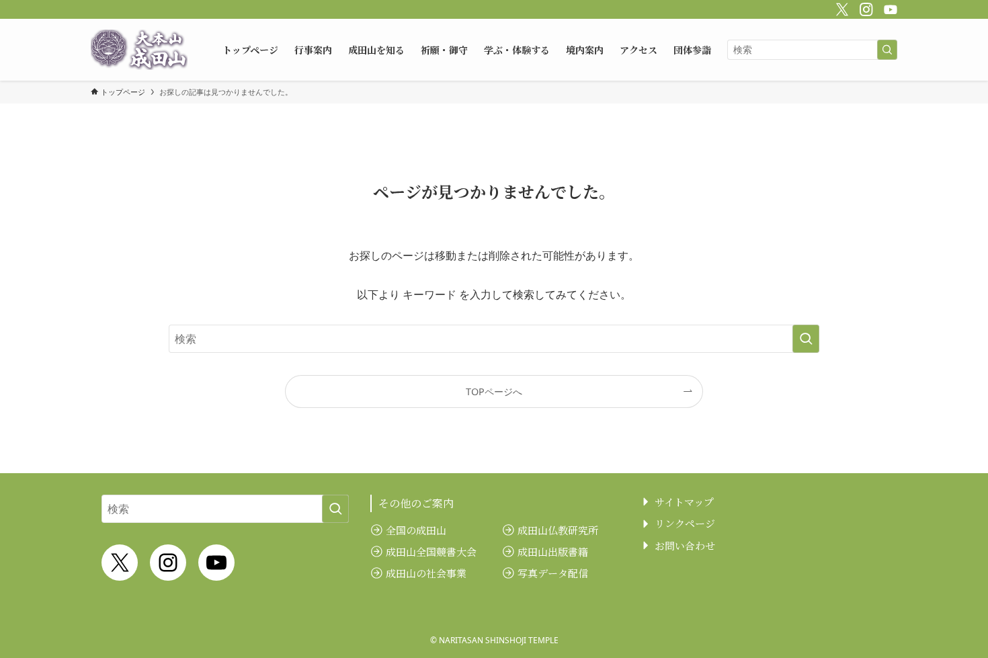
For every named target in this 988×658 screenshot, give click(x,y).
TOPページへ (494, 391)
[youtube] (888, 7)
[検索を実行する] (887, 50)
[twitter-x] (840, 7)
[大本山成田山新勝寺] (139, 50)
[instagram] (864, 7)
